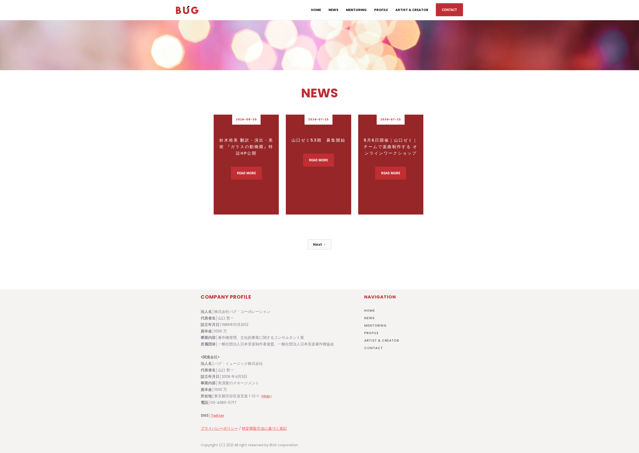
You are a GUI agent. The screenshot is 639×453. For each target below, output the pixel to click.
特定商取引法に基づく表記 (264, 428)
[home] (187, 10)
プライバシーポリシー (219, 428)
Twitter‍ (217, 415)
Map (266, 396)
